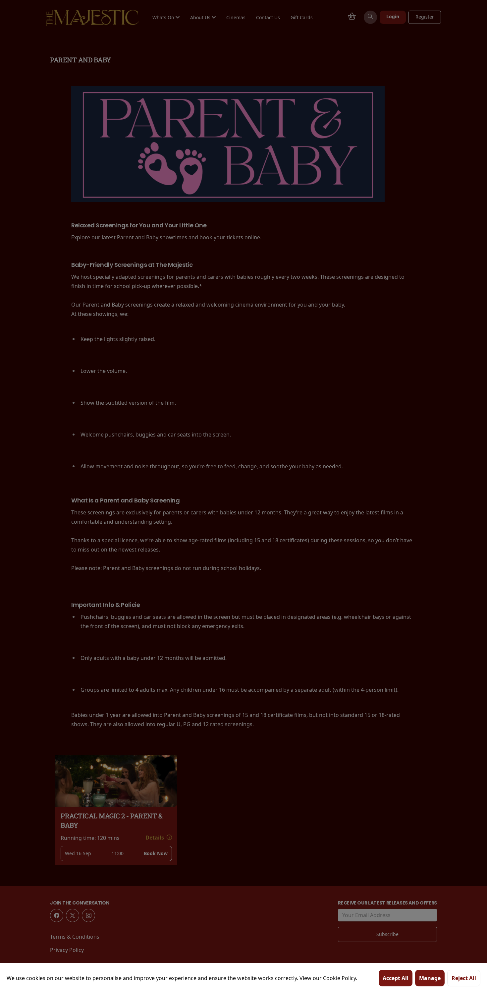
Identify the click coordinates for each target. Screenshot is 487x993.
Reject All (464, 978)
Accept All (395, 978)
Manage (430, 978)
